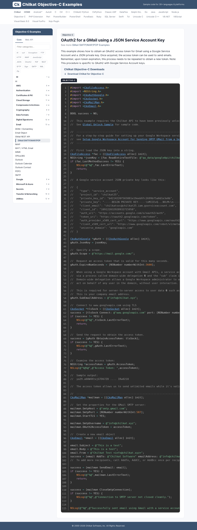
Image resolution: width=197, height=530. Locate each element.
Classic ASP (110, 12)
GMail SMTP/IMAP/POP (29, 140)
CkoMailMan (92, 102)
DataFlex (124, 12)
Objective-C (20, 16)
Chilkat (17, 12)
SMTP (34, 66)
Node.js (175, 12)
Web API (29, 39)
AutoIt (49, 12)
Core (19, 39)
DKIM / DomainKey (24, 129)
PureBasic (88, 16)
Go (146, 12)
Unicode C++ (152, 16)
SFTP (19, 66)
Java (153, 12)
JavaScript (163, 12)
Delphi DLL (136, 12)
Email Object (21, 133)
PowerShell (75, 16)
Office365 (20, 156)
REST (44, 62)
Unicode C (138, 16)
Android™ (38, 12)
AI (17, 53)
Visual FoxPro (38, 21)
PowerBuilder (59, 16)
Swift (121, 16)
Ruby (98, 16)
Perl (48, 16)
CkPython (97, 12)
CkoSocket (91, 98)
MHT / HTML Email (24, 148)
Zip (18, 71)
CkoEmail (90, 106)
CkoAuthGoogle (94, 95)
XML (41, 66)
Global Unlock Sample (98, 124)
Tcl (128, 16)
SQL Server (110, 16)
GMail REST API (22, 136)
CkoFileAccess (94, 87)
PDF (36, 62)
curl (23, 53)
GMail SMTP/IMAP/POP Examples (91, 44)
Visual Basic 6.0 (21, 21)
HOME (27, 12)
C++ (68, 12)
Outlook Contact (23, 167)
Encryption (32, 53)
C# (61, 12)
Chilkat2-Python (81, 12)
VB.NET (166, 16)
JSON (19, 62)
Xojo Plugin (54, 21)
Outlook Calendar (23, 163)
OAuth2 (28, 62)
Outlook (19, 159)
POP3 (17, 171)
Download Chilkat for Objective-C (86, 74)
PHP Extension (36, 16)
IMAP (27, 57)
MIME (18, 152)
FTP (42, 53)
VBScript (177, 16)
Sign (26, 66)
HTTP (19, 57)
